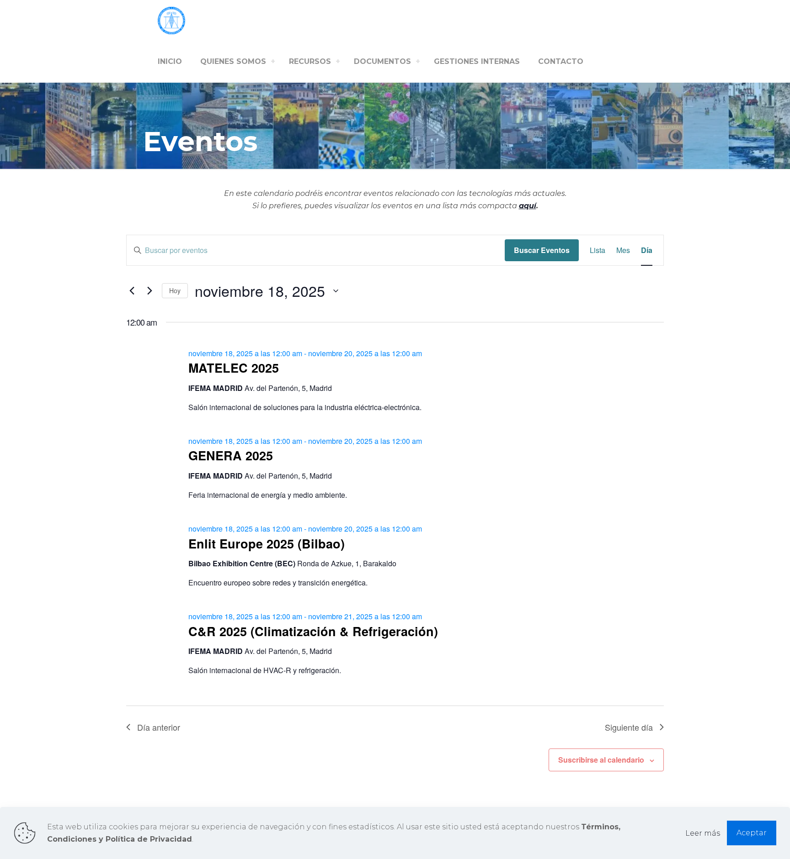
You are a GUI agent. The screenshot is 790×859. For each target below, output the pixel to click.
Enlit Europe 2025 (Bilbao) (266, 543)
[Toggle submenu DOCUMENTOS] (417, 61)
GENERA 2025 (230, 455)
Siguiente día (629, 727)
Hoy (175, 290)
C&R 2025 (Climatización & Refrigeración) (313, 631)
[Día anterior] (131, 290)
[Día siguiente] (149, 290)
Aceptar (752, 832)
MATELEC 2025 (233, 367)
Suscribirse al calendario (601, 759)
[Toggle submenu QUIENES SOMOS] (273, 61)
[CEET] (171, 20)
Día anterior (158, 727)
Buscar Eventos (542, 250)
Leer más (702, 833)
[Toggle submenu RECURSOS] (337, 61)
